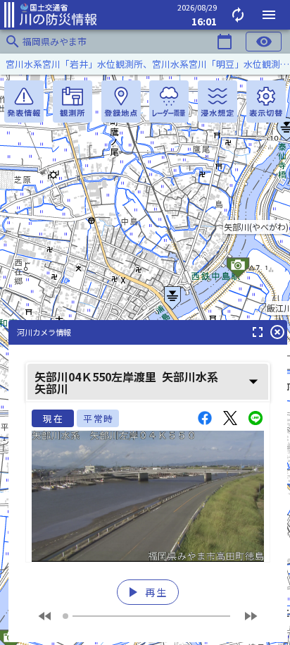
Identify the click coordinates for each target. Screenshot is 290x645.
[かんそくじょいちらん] (72, 101)
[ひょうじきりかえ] (266, 101)
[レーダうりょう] (169, 101)
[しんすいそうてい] (217, 101)
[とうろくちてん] (121, 101)
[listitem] (145, 64)
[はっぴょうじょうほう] (24, 101)
